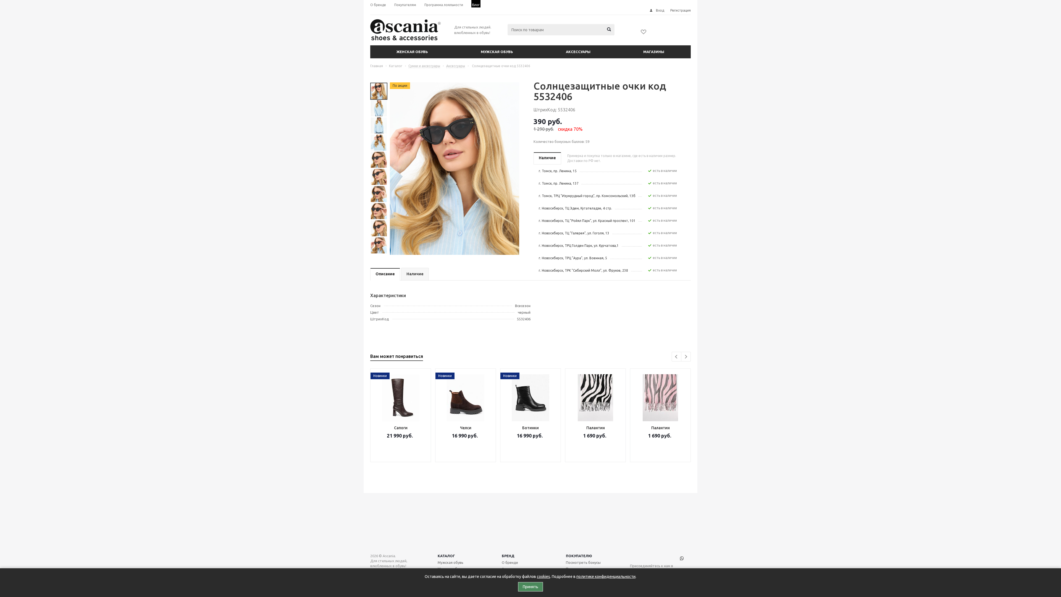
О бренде (510, 562)
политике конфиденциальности (605, 576)
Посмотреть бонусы (583, 562)
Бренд (508, 556)
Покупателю (579, 556)
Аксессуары (578, 52)
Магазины (653, 52)
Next (685, 356)
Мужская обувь (497, 52)
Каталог (446, 556)
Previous (676, 356)
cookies (543, 576)
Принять (530, 587)
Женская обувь (412, 52)
